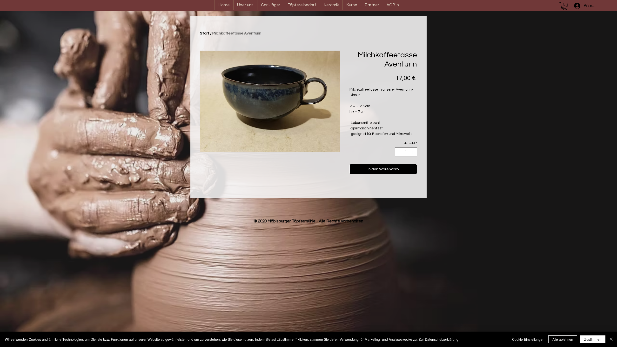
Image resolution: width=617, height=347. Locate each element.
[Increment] (413, 152)
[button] (564, 6)
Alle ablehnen (562, 339)
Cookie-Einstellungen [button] (528, 339)
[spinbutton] (406, 152)
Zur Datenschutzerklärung (438, 339)
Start (204, 33)
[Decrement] (399, 152)
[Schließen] (611, 339)
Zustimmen (592, 339)
